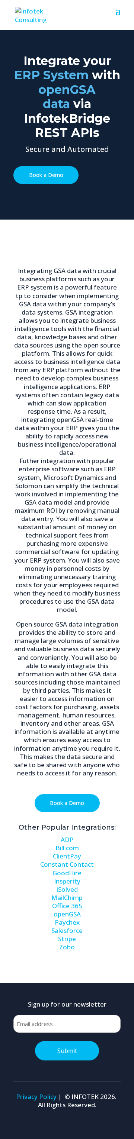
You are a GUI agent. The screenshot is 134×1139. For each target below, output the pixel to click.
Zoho (67, 947)
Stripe (67, 938)
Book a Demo (46, 174)
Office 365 (67, 905)
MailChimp (67, 897)
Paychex (67, 922)
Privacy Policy (36, 1096)
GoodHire (67, 873)
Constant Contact (67, 864)
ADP (67, 839)
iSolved (67, 889)
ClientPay (67, 856)
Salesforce (67, 930)
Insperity (67, 881)
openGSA (67, 914)
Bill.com (67, 847)
